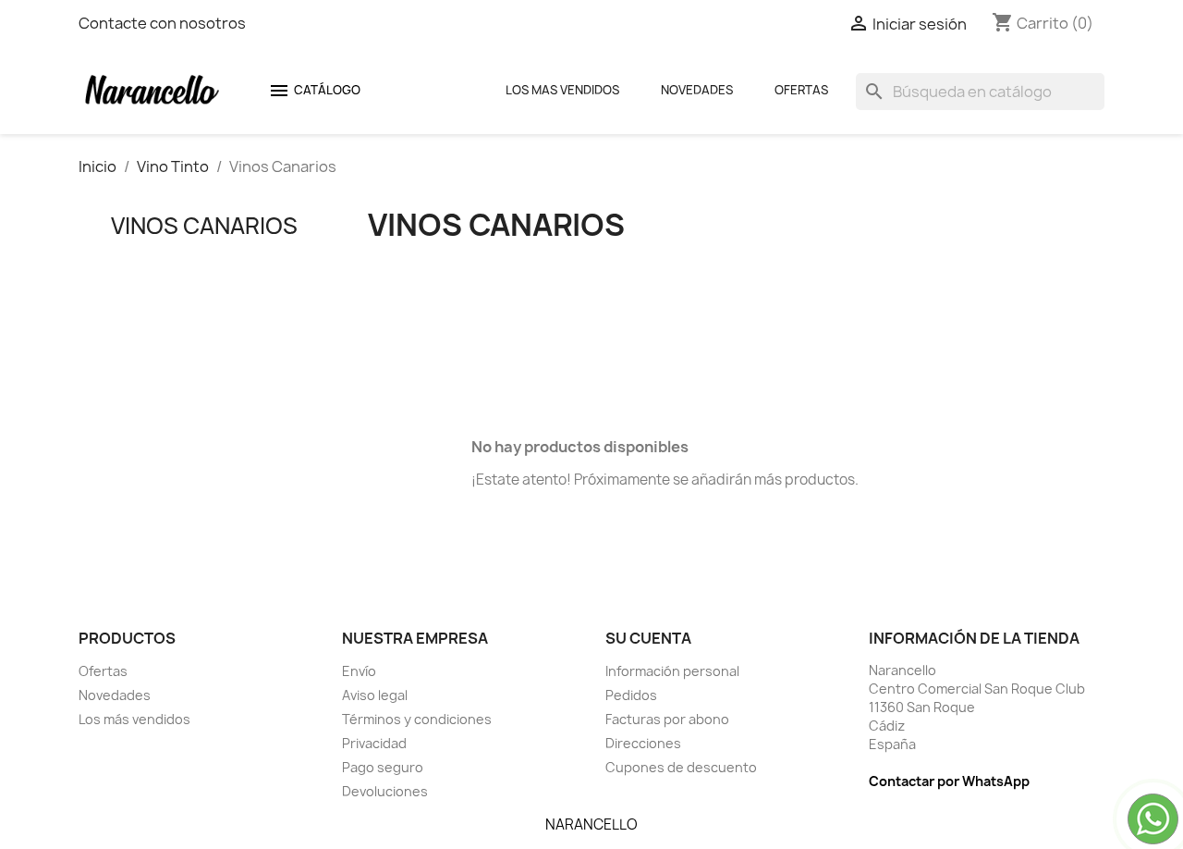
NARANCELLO (591, 824)
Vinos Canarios (204, 225)
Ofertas (801, 89)
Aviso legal (375, 695)
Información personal (672, 671)
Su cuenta (648, 638)
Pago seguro (382, 767)
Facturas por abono (667, 719)
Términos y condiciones (417, 719)
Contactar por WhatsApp (949, 781)
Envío (359, 671)
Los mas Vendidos (562, 89)
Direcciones (643, 743)
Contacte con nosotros (162, 23)
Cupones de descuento (681, 767)
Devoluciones (385, 791)
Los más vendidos (134, 719)
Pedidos (631, 695)
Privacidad (374, 743)
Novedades (697, 89)
